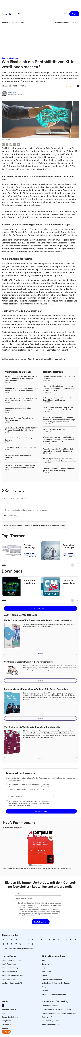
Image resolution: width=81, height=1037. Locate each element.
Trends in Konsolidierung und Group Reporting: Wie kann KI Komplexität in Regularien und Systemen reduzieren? (59, 419)
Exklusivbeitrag (29, 554)
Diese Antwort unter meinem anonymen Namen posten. (26, 510)
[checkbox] (3, 510)
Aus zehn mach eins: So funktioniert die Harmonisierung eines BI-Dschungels (58, 450)
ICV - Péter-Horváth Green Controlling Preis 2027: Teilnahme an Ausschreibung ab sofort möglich (58, 388)
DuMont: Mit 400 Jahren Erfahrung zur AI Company (59, 377)
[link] (6, 22)
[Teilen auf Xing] (14, 145)
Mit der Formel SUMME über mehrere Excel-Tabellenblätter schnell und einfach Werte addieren (21, 378)
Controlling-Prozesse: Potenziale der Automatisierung (19, 419)
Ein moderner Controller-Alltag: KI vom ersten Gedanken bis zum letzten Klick (58, 409)
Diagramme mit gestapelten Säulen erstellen (18, 409)
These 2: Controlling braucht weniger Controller (19, 439)
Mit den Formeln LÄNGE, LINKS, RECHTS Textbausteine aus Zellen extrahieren (21, 429)
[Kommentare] (77, 86)
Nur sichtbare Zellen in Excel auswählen (20, 448)
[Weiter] (77, 565)
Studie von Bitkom (64, 151)
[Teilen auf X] (7, 145)
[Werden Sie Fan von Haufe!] (3, 1005)
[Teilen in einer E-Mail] (3, 145)
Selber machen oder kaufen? (54, 429)
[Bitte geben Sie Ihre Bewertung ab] (74, 86)
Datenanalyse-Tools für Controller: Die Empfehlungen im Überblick (57, 399)
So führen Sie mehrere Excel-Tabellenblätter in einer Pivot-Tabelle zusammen (21, 389)
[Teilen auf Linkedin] (18, 145)
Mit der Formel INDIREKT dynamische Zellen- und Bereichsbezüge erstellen (20, 466)
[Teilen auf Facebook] (11, 145)
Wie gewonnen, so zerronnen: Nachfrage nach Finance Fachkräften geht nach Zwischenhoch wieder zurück (59, 439)
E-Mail (16, 894)
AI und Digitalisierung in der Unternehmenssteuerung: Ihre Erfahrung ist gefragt (59, 460)
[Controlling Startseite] (7, 13)
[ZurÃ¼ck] (72, 565)
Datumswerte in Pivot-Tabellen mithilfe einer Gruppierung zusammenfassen (21, 399)
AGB (45, 903)
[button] (74, 13)
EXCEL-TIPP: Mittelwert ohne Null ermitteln (18, 456)
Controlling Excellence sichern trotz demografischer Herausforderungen (59, 469)
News (4, 86)
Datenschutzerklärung (50, 905)
